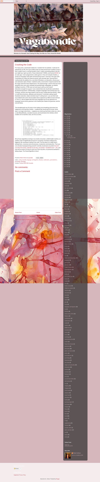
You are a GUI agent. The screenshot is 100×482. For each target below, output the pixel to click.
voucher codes (68, 427)
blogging (66, 211)
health (66, 274)
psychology (17, 161)
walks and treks (68, 430)
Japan (66, 299)
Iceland (66, 281)
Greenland (67, 271)
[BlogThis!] (38, 158)
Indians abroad (68, 285)
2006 (67, 158)
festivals (66, 251)
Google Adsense (68, 267)
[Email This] (36, 158)
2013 (67, 144)
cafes (66, 216)
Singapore (67, 388)
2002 (67, 166)
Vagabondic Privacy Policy (20, 475)
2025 (67, 118)
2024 (67, 120)
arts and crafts (68, 188)
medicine (67, 325)
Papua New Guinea (69, 344)
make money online (69, 313)
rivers (66, 376)
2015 (67, 140)
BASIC (57, 73)
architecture (67, 183)
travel (66, 416)
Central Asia (67, 220)
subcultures (67, 397)
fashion (66, 248)
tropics (66, 418)
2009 (67, 152)
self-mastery (67, 381)
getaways (67, 264)
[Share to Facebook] (41, 158)
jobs (65, 302)
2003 (67, 164)
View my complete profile (77, 455)
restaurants (67, 367)
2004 (67, 162)
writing (66, 437)
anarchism (67, 178)
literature (41, 159)
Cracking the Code (71, 137)
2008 (67, 154)
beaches (66, 206)
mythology (67, 337)
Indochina (67, 290)
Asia (66, 190)
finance (66, 253)
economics (67, 237)
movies (66, 332)
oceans (66, 341)
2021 (67, 126)
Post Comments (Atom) (41, 216)
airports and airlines (69, 176)
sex (65, 383)
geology (66, 262)
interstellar (67, 292)
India (66, 283)
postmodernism (53, 159)
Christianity (67, 225)
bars (66, 204)
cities (66, 227)
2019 (67, 128)
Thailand (66, 406)
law (65, 309)
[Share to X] (39, 158)
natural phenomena (69, 339)
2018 (67, 130)
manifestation (68, 318)
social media (67, 390)
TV (65, 420)
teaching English (68, 402)
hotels (66, 278)
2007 (67, 156)
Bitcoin (66, 209)
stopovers (67, 392)
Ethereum (67, 241)
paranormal (67, 346)
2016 (67, 134)
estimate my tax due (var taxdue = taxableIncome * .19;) (42, 147)
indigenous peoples (69, 288)
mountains (67, 330)
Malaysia (67, 316)
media (66, 323)
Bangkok (67, 202)
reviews (66, 369)
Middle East (67, 327)
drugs (66, 234)
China (66, 223)
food (66, 255)
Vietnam (66, 425)
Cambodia (67, 218)
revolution (67, 371)
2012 (67, 146)
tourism (66, 411)
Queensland (67, 360)
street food (67, 395)
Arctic (66, 185)
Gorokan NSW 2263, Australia (26, 163)
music (66, 334)
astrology (67, 195)
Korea (66, 304)
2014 (67, 142)
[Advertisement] (42, 56)
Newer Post (18, 212)
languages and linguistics (32, 159)
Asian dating (67, 192)
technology (23, 161)
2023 (67, 122)
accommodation (68, 174)
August (69, 135)
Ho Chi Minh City (68, 276)
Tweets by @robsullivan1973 (69, 445)
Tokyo (66, 409)
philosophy (67, 348)
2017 (67, 132)
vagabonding (67, 423)
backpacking (67, 199)
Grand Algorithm (68, 269)
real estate (67, 362)
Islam (66, 295)
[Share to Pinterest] (42, 158)
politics (66, 353)
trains (66, 413)
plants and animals (69, 350)
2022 (67, 124)
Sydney (66, 399)
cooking (66, 230)
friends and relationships (70, 258)
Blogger (57, 478)
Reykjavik (67, 374)
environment (67, 239)
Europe (66, 246)
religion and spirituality (70, 364)
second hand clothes (69, 378)
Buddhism (67, 213)
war (65, 432)
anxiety (20, 159)
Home (38, 212)
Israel (66, 297)
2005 (67, 160)
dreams (66, 232)
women (66, 434)
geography (67, 260)
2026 (67, 116)
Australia (24, 159)
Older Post (58, 212)
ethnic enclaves (68, 244)
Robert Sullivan (77, 453)
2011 (67, 148)
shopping (67, 385)
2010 (67, 150)
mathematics (46, 159)
